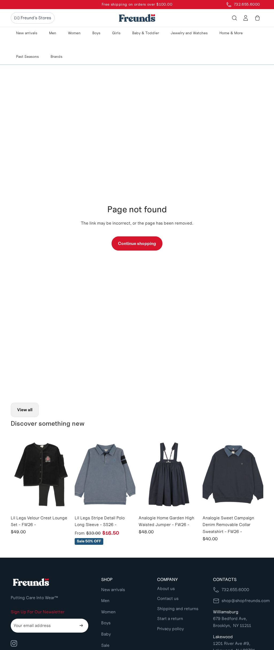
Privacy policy (170, 628)
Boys (106, 622)
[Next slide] (67, 474)
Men (105, 600)
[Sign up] (81, 625)
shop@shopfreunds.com (246, 600)
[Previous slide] (15, 474)
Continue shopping (137, 243)
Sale (105, 645)
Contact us (167, 598)
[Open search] (234, 18)
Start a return (170, 618)
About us (166, 588)
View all (24, 409)
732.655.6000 (235, 589)
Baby (106, 634)
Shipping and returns (177, 608)
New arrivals (113, 589)
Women (108, 611)
